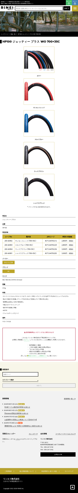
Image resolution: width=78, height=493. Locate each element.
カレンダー (32, 434)
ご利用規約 (8, 471)
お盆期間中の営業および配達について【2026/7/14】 (20, 420)
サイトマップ (69, 471)
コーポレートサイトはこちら (64, 434)
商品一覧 (13, 34)
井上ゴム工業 (8, 262)
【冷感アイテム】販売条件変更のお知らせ (17, 407)
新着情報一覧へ (69, 399)
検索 (65, 8)
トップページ (4, 34)
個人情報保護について (27, 471)
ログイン (75, 1)
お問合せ (57, 454)
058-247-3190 (48, 447)
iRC (9, 271)
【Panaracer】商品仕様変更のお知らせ (16, 413)
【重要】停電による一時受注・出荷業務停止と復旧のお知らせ (23, 426)
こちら (18, 439)
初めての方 (68, 1)
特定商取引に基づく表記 (49, 471)
